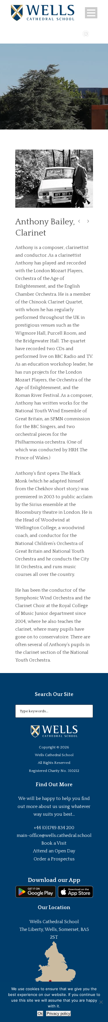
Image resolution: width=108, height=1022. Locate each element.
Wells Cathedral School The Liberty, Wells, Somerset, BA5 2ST (54, 929)
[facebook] (69, 33)
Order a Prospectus (54, 859)
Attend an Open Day (54, 851)
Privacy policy (58, 1013)
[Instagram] (86, 33)
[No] (101, 1002)
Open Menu (91, 12)
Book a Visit (54, 843)
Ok (40, 1013)
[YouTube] (77, 33)
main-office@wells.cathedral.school (54, 835)
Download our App (54, 880)
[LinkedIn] (94, 33)
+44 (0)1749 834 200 (54, 827)
